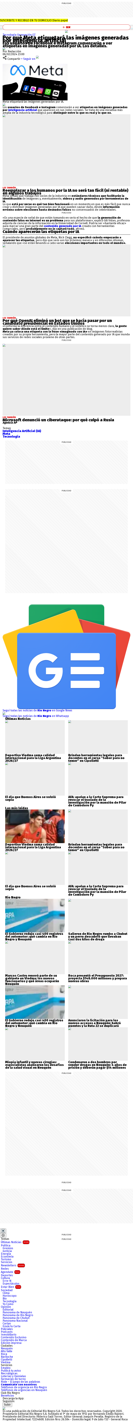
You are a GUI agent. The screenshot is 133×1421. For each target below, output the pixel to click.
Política (5, 1245)
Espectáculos (11, 1283)
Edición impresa (11, 1343)
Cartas (7, 1323)
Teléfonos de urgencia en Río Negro (24, 1387)
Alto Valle (6, 1351)
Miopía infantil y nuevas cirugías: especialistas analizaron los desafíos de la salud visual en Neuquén (34, 1065)
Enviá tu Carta (11, 1326)
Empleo (5, 1368)
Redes (5, 1268)
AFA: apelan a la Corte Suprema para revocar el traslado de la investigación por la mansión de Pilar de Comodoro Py (97, 801)
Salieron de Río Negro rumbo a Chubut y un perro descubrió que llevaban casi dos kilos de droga (97, 936)
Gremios (8, 1248)
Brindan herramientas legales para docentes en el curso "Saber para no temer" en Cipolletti (96, 758)
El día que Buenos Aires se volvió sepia (30, 798)
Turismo (6, 1259)
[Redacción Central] (4, 48)
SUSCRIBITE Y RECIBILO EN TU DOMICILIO (34, 20)
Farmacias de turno (13, 1379)
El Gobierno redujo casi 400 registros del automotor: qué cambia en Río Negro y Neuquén (34, 936)
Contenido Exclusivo (13, 1337)
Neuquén (7, 1348)
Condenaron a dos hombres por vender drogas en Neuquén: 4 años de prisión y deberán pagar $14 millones (97, 1065)
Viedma (5, 1362)
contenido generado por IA (62, 226)
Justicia (7, 1251)
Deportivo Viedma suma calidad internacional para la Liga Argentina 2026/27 (33, 758)
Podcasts (7, 1331)
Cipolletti (6, 1359)
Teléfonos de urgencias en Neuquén (24, 1390)
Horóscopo (9, 1295)
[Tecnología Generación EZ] (66, 31)
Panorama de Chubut (16, 1318)
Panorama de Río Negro (18, 1315)
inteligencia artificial (22, 110)
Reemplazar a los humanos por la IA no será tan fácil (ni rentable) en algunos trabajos (65, 192)
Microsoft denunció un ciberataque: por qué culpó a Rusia (58, 419)
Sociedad (7, 1290)
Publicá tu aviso (11, 1370)
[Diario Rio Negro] (4, 1408)
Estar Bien (10, 1287)
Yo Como (8, 1304)
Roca (4, 1354)
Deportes (7, 1275)
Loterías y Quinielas (13, 1376)
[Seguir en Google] (4, 104)
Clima (6, 1293)
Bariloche (7, 1356)
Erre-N (7, 1281)
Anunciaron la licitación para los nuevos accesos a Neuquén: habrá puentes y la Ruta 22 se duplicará (94, 1023)
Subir (7, 1404)
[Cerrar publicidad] (3, 1231)
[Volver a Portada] (66, 27)
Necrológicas (9, 1373)
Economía (7, 1256)
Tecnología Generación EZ (19, 34)
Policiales (7, 1329)
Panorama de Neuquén (17, 1312)
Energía (6, 1253)
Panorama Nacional (15, 1320)
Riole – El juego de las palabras (20, 1381)
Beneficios (7, 1395)
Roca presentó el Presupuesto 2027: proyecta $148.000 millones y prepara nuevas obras (97, 978)
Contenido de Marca (14, 1340)
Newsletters (12, 1265)
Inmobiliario (8, 1334)
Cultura (5, 1278)
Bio (5, 1298)
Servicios (6, 1262)
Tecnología (9, 1301)
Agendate (10, 1272)
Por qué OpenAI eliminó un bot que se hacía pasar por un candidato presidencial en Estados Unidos (57, 322)
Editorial (8, 1309)
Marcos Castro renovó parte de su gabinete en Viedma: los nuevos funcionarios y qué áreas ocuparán (32, 978)
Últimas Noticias (15, 1242)
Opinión (6, 1307)
